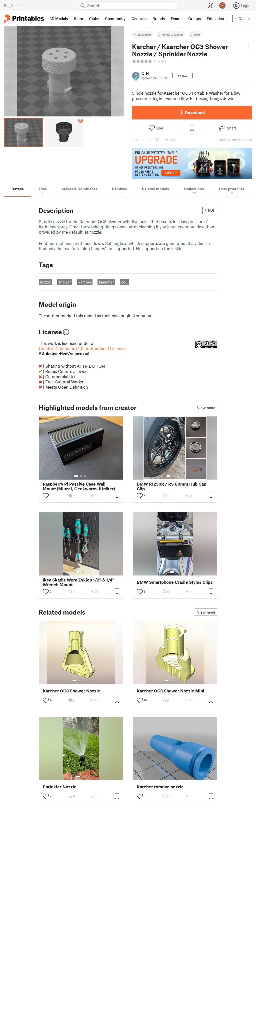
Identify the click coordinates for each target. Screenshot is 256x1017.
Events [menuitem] (176, 18)
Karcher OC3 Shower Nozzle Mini (170, 690)
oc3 (124, 282)
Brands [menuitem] (158, 18)
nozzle (45, 282)
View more (206, 407)
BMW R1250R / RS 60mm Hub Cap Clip (171, 486)
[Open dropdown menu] (249, 46)
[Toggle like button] (46, 496)
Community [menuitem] (115, 18)
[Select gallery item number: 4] (181, 476)
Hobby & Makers (173, 34)
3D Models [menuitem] (59, 18)
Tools (197, 34)
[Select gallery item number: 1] (76, 476)
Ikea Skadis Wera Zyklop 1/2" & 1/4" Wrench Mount (78, 582)
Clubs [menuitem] (94, 18)
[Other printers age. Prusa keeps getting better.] (192, 163)
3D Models (144, 34)
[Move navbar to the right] (227, 18)
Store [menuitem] (78, 18)
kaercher (106, 282)
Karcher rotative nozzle (160, 786)
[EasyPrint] (210, 5)
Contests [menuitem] (139, 18)
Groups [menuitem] (194, 18)
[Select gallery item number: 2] (81, 476)
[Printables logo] (24, 18)
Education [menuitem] (215, 18)
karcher (84, 282)
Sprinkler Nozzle (59, 786)
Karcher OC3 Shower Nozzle (71, 690)
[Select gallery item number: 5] (183, 681)
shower (64, 282)
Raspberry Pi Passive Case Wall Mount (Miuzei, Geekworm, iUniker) (79, 486)
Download (195, 112)
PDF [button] (211, 210)
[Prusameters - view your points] (222, 5)
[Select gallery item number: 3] (85, 476)
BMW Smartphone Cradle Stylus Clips (175, 582)
